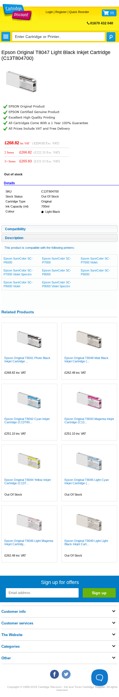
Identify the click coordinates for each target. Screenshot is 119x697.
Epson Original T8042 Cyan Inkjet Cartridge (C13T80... (27, 420)
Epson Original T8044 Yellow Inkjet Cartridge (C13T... (27, 481)
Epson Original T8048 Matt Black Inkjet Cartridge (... (86, 359)
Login (49, 12)
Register (61, 12)
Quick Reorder (79, 12)
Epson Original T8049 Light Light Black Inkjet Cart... (86, 542)
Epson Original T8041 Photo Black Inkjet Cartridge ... (27, 359)
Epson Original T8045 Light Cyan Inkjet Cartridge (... (86, 481)
